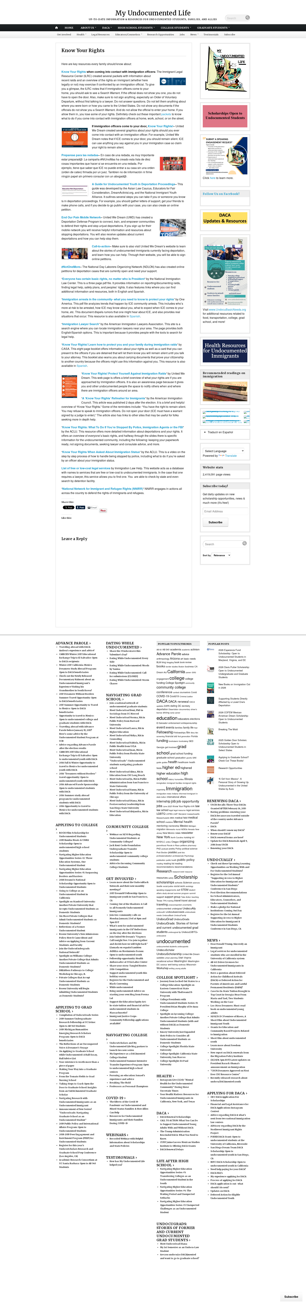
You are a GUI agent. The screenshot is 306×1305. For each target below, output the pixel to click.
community (189, 683)
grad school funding (181, 753)
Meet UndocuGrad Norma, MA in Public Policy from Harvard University (127, 721)
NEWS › (213, 940)
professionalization (164, 855)
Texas (159, 900)
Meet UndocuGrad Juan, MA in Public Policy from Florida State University (127, 754)
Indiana (175, 793)
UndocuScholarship (169, 954)
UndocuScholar (165, 950)
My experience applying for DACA (228, 1176)
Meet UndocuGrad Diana (173, 1244)
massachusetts (193, 814)
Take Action (186, 897)
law (197, 806)
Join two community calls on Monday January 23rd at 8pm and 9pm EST (128, 919)
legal (171, 810)
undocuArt (161, 912)
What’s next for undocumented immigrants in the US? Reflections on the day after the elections (128, 929)
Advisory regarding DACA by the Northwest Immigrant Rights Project (228, 1129)
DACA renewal (178, 701)
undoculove (161, 935)
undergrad (177, 908)
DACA (106, 27)
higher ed (171, 767)
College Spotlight (175, 682)
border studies (172, 666)
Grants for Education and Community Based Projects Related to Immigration (230, 1031)
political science (189, 848)
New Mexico (169, 832)
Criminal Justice (186, 696)
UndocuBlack (167, 915)
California (176, 671)
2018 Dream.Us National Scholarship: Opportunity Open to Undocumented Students (77, 883)
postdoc (172, 852)
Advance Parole (169, 653)
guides (164, 762)
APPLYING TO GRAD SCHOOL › (74, 1009)
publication (161, 860)
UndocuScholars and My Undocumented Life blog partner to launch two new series (129, 1046)
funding (162, 740)
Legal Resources (100, 34)
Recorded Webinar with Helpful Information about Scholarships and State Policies (127, 1142)
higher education (168, 773)
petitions (183, 845)
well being (173, 964)
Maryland (182, 814)
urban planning (171, 957)
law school (162, 810)
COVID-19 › (116, 1098)
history (171, 779)
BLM (159, 662)
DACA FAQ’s (217, 1173)
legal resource (180, 810)
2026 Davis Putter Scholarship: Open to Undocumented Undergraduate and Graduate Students (234, 672)
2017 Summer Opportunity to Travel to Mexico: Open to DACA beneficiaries (78, 708)
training (170, 900)
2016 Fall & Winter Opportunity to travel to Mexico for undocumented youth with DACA (78, 766)
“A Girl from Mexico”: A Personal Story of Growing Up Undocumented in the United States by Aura (234, 783)
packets (166, 114)
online (168, 841)
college (177, 677)
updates (160, 957)
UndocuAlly (189, 908)
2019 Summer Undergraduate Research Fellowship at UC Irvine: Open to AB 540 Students (77, 1022)
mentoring (162, 825)
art (181, 658)
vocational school (165, 961)
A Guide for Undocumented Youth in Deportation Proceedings (133, 184)
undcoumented (164, 908)
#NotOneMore (70, 267)
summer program (181, 893)
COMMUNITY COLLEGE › (127, 829)
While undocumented (121, 987)
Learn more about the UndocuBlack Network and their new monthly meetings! (129, 886)
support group (172, 896)
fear (196, 727)
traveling (162, 904)
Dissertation (173, 709)
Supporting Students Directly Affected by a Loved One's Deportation (233, 702)
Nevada (191, 829)
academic (186, 649)
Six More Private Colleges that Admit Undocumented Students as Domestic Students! (78, 920)
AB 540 (165, 649)
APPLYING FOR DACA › (227, 1093)
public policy (186, 859)
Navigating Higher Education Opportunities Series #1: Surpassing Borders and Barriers (78, 873)
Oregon (175, 841)
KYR (192, 806)
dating (173, 705)
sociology (189, 886)
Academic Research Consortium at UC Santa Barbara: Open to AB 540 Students (78, 1163)
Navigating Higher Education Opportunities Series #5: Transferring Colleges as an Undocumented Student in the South (176, 1176)
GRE (194, 757)
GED (191, 740)
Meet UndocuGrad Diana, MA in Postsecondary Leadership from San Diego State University (127, 804)
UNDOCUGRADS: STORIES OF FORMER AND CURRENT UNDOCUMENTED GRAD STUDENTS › (176, 1232)
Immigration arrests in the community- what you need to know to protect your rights (118, 299)
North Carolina (177, 837)
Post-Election (162, 852)
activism (195, 649)
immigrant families (174, 783)
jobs (159, 806)
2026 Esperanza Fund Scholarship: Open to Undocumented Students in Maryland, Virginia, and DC (232, 655)
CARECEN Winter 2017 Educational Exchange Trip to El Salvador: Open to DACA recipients (78, 658)
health (172, 761)
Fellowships (180, 732)
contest (176, 692)
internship (163, 801)
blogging (170, 662)
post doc (181, 852)
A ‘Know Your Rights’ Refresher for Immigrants (113, 398)
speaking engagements (166, 890)
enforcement (174, 722)
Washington (180, 961)
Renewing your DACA (222, 848)
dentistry (186, 705)
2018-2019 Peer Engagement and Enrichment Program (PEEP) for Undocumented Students (76, 1138)
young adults (180, 968)
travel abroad (188, 900)
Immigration (179, 788)
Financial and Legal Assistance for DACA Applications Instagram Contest (229, 1108)
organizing (187, 841)
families (178, 727)
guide (159, 762)
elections (195, 719)
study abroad (167, 893)
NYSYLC (161, 841)
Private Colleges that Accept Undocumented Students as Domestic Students (74, 981)
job (173, 801)
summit (192, 893)
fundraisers (173, 741)
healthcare (183, 762)
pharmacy (192, 845)
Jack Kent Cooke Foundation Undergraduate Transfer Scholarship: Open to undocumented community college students (129, 852)
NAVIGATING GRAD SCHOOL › (124, 697)
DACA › (163, 1113)
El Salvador (162, 722)
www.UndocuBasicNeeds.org (227, 309)
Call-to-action (101, 246)
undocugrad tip (174, 932)
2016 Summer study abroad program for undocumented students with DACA (74, 799)
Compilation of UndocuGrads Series (78, 1015)
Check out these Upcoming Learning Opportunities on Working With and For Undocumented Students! (230, 867)
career (188, 672)
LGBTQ (161, 813)
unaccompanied (175, 904)
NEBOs (184, 829)
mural (178, 829)
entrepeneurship (189, 722)
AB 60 (159, 649)
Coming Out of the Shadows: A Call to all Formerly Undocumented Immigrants (128, 908)
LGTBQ (169, 814)
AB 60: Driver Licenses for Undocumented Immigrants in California (227, 966)
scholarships (165, 882)
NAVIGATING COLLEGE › (127, 1037)
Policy (178, 848)
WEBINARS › (117, 1135)
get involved (171, 747)
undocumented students (167, 946)
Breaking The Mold (120, 1082)
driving (166, 712)
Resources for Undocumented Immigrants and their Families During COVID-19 (126, 1120)
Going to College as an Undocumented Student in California (73, 894)
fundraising (183, 741)
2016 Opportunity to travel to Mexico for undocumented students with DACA (78, 810)
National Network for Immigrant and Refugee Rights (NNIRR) (102, 489)
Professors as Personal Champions (129, 1086)
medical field (181, 817)
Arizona (175, 658)
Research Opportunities (160, 34)
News (193, 34)
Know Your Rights (73, 72)
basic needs (190, 658)
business (189, 666)
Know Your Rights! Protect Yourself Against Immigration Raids (124, 373)
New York (163, 836)
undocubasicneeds (175, 911)
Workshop (162, 968)
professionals (178, 855)
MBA (172, 817)
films (193, 732)
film (188, 732)
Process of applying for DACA (226, 1180)
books (161, 666)
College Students (175, 27)
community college (171, 687)
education (167, 717)
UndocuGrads (181, 919)
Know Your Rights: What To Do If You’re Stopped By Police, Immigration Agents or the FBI (122, 427)
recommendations (183, 866)
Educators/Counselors (127, 34)
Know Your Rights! (160, 126)
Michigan (192, 826)
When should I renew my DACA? (228, 830)
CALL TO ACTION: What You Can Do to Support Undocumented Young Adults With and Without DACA (179, 1124)
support (160, 896)
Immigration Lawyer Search (80, 324)
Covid (194, 692)
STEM (184, 889)
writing (172, 968)
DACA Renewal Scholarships (175, 1117)
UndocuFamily (180, 915)
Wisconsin (191, 964)
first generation (184, 736)
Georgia (160, 747)
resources (162, 877)
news (177, 832)
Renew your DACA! (220, 834)
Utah (180, 957)
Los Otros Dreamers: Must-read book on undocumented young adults (228, 1009)
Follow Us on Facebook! (221, 194)
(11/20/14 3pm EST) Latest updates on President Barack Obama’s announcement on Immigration (230, 1063)
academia (175, 649)
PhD (159, 848)
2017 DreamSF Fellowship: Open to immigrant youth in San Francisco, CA (129, 897)
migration (161, 829)
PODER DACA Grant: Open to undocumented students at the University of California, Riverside (229, 1140)
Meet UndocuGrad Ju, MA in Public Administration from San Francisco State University (129, 782)
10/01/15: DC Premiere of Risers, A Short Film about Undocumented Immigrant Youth (228, 1020)
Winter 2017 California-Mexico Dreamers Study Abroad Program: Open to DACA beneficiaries (78, 669)
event (161, 727)
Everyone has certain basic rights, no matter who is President (103, 279)
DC (179, 705)
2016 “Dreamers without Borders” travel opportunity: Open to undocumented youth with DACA (77, 777)
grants (189, 757)
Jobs (182, 34)
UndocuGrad (165, 919)
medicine (169, 822)
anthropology (163, 658)
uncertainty (187, 904)
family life (188, 727)
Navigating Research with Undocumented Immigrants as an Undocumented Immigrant (77, 1102)
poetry (172, 848)
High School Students (135, 27)
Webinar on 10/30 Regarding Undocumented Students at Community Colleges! (125, 838)
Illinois (188, 779)
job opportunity (188, 801)
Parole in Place (173, 845)
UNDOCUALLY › (221, 860)
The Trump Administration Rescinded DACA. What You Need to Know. (179, 1135)
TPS (165, 900)
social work (179, 885)
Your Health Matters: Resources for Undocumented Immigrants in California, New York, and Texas (179, 1098)
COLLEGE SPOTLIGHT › (177, 977)
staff (178, 890)
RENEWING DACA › (224, 801)
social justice (168, 886)
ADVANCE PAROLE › (73, 643)
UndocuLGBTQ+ (190, 932)
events (170, 727)
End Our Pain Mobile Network (81, 217)
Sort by (207, 555)
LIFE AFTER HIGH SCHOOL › (173, 1163)
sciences (196, 882)
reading (160, 863)
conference (164, 692)
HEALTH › (165, 1076)
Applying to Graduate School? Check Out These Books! (234, 759)
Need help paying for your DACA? (228, 1169)
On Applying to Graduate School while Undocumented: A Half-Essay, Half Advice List (78, 1055)
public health (171, 860)
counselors (185, 692)
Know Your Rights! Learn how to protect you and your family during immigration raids (119, 344)
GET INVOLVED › (121, 879)
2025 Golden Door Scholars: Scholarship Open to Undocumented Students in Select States (233, 745)
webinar (163, 964)
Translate (231, 456)
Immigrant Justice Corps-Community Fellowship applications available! (129, 1020)
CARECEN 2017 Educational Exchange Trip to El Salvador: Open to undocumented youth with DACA (78, 755)
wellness (182, 964)
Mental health (183, 821)
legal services (193, 810)
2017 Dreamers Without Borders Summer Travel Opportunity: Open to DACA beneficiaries (78, 698)
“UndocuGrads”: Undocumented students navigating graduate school (127, 764)
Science (187, 882)
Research (164, 871)
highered (186, 768)
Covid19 (174, 696)
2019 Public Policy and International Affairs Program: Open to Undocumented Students (78, 1127)
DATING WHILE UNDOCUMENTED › (124, 645)
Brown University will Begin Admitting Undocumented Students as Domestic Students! (78, 992)
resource (188, 871)
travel (177, 900)
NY (193, 837)
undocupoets (182, 946)
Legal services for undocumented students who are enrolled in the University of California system (229, 955)
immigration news (164, 793)
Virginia (187, 957)
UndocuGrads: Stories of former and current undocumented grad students (177, 927)
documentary (184, 709)
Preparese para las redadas (79, 155)
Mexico (184, 825)
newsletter (187, 832)
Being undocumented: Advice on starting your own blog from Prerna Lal (129, 995)
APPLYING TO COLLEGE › (77, 827)
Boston (181, 666)
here (213, 178)
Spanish (135, 316)
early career (175, 712)
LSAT (175, 814)
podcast (165, 848)
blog (164, 662)
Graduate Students (212, 27)
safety (170, 878)
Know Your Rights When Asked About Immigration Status (101, 452)
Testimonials (211, 34)
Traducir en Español (220, 432)
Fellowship (165, 731)
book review (186, 662)
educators (183, 719)
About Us (87, 27)
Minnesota (170, 829)
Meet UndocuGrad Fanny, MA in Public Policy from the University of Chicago (129, 793)
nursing (187, 837)
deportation (162, 709)
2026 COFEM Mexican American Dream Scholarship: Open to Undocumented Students (234, 717)
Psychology (189, 855)
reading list (169, 863)
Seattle (159, 886)
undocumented (173, 941)
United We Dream (191, 954)
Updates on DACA (220, 1191)
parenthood (161, 845)
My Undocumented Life (153, 13)
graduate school (166, 757)
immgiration (161, 783)
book (176, 662)
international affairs (176, 796)
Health (80, 34)
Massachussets (163, 817)
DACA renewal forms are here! (227, 837)
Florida (194, 736)
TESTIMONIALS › (121, 1157)
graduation (180, 757)
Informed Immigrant (187, 793)
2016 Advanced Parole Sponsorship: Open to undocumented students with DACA (78, 788)
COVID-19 (163, 696)
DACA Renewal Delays (172, 1149)
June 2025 (167, 806)
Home (69, 27)
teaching (195, 897)
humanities (179, 779)
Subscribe (229, 34)
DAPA (167, 705)
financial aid (171, 736)
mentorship (173, 825)
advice (185, 654)
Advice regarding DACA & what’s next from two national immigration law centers (230, 1119)
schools (178, 882)
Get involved (64, 34)
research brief (178, 871)
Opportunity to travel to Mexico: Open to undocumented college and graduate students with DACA (78, 719)
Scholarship (186, 877)
